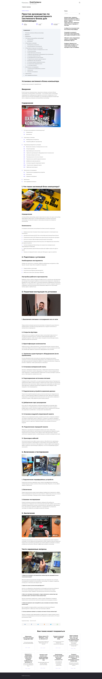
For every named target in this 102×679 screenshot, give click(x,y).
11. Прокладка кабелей (32, 65)
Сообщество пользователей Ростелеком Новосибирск (71, 29)
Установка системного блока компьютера (34, 32)
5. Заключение (28, 73)
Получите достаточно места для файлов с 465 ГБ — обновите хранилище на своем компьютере (73, 658)
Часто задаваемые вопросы (31, 75)
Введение (27, 34)
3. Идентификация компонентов (34, 52)
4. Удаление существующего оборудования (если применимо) (40, 54)
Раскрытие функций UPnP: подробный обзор (58, 637)
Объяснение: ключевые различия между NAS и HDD (28, 638)
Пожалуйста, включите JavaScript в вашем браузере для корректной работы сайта (72, 34)
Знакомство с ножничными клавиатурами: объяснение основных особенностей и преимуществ (28, 658)
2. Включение (30, 70)
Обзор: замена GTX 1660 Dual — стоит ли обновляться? (43, 637)
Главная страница (25, 10)
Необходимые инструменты (33, 44)
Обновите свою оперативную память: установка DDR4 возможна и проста (72, 39)
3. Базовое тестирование (32, 71)
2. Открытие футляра (31, 51)
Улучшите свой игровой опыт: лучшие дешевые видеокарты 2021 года (43, 657)
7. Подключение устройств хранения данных (36, 59)
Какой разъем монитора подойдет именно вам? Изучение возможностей (58, 657)
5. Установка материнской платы (34, 55)
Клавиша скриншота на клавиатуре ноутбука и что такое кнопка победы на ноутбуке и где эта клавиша (71, 45)
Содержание (28, 36)
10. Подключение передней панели (34, 63)
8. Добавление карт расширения (34, 60)
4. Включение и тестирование (31, 67)
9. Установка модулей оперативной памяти (36, 62)
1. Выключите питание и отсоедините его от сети (37, 49)
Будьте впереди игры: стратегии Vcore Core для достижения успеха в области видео (74, 638)
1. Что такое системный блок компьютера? (34, 38)
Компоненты (30, 41)
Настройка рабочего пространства (34, 46)
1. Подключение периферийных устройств (36, 68)
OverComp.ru (35, 2)
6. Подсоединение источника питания (35, 57)
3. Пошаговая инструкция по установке (34, 48)
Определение (30, 39)
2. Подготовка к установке (31, 43)
